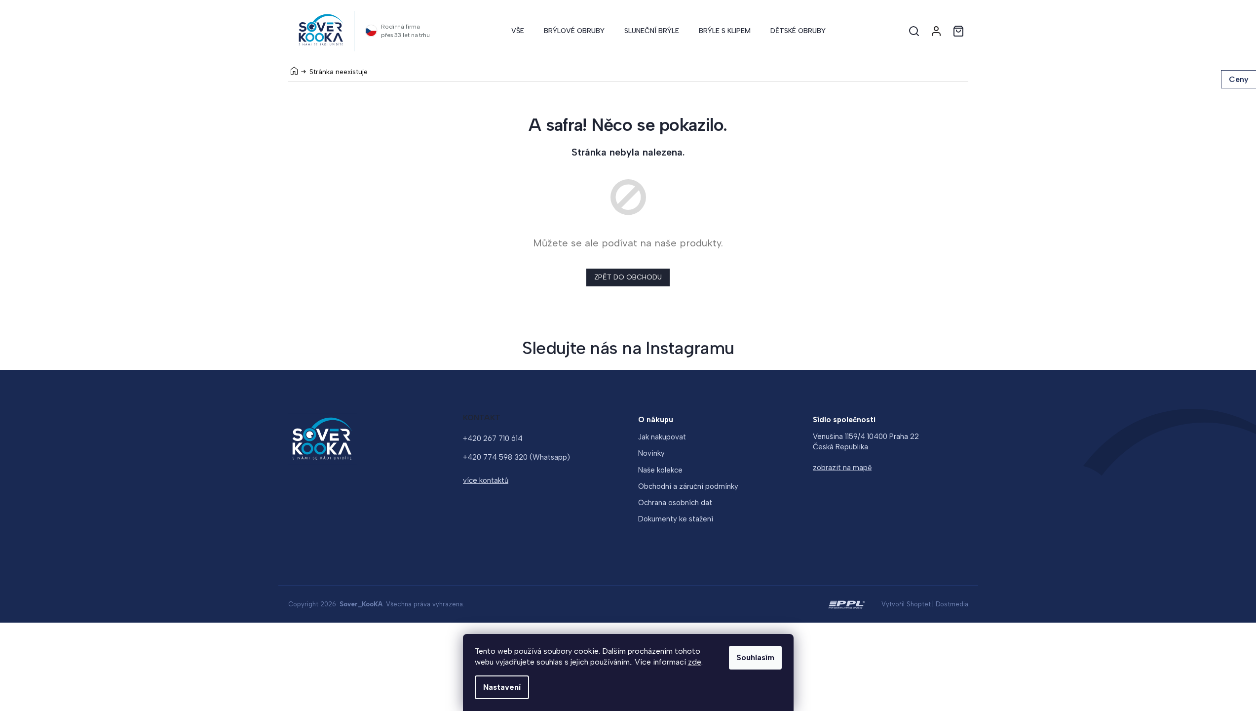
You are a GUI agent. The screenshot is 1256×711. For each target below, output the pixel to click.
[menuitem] (517, 31)
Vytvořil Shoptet (906, 604)
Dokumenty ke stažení (675, 518)
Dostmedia (952, 604)
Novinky (651, 453)
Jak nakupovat (662, 437)
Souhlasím (755, 657)
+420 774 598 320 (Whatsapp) (516, 457)
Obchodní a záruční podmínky (688, 486)
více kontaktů (485, 480)
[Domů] (294, 70)
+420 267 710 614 (493, 438)
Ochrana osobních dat (675, 502)
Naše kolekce (660, 470)
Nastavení (502, 687)
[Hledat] (914, 31)
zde (694, 662)
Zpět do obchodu (628, 277)
